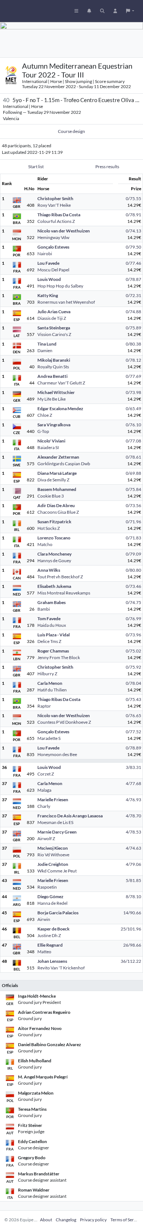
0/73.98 (133, 392)
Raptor (44, 706)
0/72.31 (133, 295)
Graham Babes (51, 602)
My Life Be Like (51, 399)
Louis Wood (49, 279)
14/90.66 (132, 912)
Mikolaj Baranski (53, 360)
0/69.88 (133, 473)
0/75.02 (133, 651)
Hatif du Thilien (52, 690)
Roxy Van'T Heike (54, 205)
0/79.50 (133, 247)
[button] (130, 11)
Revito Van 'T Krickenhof (61, 967)
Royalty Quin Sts (53, 366)
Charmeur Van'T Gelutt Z (61, 383)
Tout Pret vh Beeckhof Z (60, 576)
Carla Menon (49, 683)
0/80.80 (133, 570)
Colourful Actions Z (56, 221)
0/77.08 (133, 441)
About (46, 1219)
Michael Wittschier (56, 392)
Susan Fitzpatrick (54, 521)
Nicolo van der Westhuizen (63, 231)
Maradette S (48, 738)
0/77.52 (133, 731)
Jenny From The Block (58, 657)
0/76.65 (133, 715)
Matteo (44, 951)
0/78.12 (133, 360)
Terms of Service (126, 1219)
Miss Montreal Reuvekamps (63, 593)
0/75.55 (133, 198)
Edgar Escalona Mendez (60, 408)
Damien (44, 350)
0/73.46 (133, 586)
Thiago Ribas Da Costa (58, 214)
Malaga (44, 790)
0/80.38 (133, 344)
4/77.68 (133, 783)
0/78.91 (133, 214)
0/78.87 (133, 279)
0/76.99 (133, 618)
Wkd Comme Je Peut (57, 871)
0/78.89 (133, 748)
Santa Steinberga (53, 327)
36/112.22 (131, 961)
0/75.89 (133, 327)
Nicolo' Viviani (51, 441)
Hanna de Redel (52, 903)
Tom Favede (48, 618)
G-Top (43, 431)
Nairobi (44, 253)
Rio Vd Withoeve (53, 854)
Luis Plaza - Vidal (53, 634)
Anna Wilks (48, 570)
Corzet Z (45, 774)
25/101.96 (131, 929)
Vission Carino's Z (54, 334)
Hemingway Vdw (53, 237)
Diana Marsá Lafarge (57, 473)
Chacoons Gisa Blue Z (58, 512)
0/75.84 (133, 489)
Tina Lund (46, 344)
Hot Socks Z (48, 528)
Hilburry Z (47, 673)
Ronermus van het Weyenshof (66, 302)
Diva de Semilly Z (53, 479)
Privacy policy (93, 1219)
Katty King (47, 295)
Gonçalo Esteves (53, 247)
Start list (36, 166)
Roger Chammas (53, 651)
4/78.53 (133, 832)
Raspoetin (47, 887)
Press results (107, 166)
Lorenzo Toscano (53, 538)
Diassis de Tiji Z (51, 318)
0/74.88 (133, 311)
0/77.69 (133, 376)
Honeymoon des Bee (57, 754)
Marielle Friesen (52, 799)
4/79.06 (133, 864)
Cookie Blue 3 (50, 496)
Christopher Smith (55, 198)
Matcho (44, 544)
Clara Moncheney (54, 554)
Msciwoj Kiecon (52, 848)
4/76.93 (133, 799)
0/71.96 (133, 521)
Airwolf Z (46, 838)
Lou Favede (48, 263)
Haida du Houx (51, 625)
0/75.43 (133, 699)
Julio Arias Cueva (53, 311)
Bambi (43, 609)
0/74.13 (133, 231)
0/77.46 (133, 263)
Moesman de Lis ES (55, 822)
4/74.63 (133, 848)
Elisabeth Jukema (54, 586)
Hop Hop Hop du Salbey (60, 286)
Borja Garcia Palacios (57, 912)
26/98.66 (132, 945)
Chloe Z (44, 415)
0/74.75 (133, 602)
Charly (43, 806)
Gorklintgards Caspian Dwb (63, 463)
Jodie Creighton (52, 864)
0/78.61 (133, 457)
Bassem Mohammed (56, 489)
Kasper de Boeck (53, 929)
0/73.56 (133, 505)
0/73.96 (133, 634)
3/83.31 (133, 767)
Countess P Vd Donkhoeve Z (64, 722)
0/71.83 (133, 538)
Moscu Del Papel (53, 269)
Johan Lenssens (52, 961)
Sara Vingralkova (53, 424)
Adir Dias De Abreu (56, 505)
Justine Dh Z (49, 935)
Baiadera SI (48, 447)
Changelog (66, 1219)
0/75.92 (133, 667)
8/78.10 (133, 896)
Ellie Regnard (50, 945)
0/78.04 (133, 683)
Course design (71, 131)
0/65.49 (133, 408)
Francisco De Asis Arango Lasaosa (70, 815)
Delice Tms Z (49, 641)
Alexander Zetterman (58, 457)
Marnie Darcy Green (57, 832)
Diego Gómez (50, 896)
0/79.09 (133, 554)
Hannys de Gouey (54, 560)
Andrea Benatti (52, 376)
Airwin (43, 919)
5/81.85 (133, 880)
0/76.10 (133, 424)
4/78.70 (133, 815)
